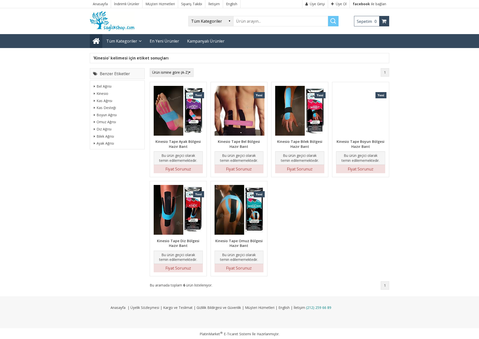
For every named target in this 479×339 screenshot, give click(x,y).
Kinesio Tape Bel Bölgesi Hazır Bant (239, 144)
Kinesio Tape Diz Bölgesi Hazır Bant (178, 243)
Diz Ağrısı (104, 129)
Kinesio (102, 93)
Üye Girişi (317, 3)
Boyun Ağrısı (107, 114)
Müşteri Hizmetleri (259, 307)
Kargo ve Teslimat (178, 307)
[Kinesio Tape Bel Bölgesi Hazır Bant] (239, 111)
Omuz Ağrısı (106, 121)
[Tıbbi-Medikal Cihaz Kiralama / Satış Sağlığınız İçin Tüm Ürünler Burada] (114, 31)
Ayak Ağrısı (105, 143)
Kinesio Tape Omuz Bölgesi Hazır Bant (239, 243)
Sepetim (367, 21)
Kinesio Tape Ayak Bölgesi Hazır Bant (178, 144)
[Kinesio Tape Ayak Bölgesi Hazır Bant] (178, 111)
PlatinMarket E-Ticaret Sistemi (225, 334)
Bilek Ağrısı (105, 136)
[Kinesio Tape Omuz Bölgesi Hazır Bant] (239, 210)
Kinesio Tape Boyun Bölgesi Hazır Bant (360, 144)
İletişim (299, 307)
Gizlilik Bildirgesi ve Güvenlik (219, 307)
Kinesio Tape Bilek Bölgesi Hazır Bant (299, 144)
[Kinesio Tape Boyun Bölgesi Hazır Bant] (360, 111)
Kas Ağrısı (104, 100)
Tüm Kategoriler (121, 41)
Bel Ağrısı (104, 86)
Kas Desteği (106, 107)
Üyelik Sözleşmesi (144, 307)
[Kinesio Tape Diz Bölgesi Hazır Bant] (178, 210)
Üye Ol (341, 3)
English (284, 307)
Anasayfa (118, 307)
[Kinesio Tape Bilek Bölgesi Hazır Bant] (299, 111)
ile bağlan (369, 3)
